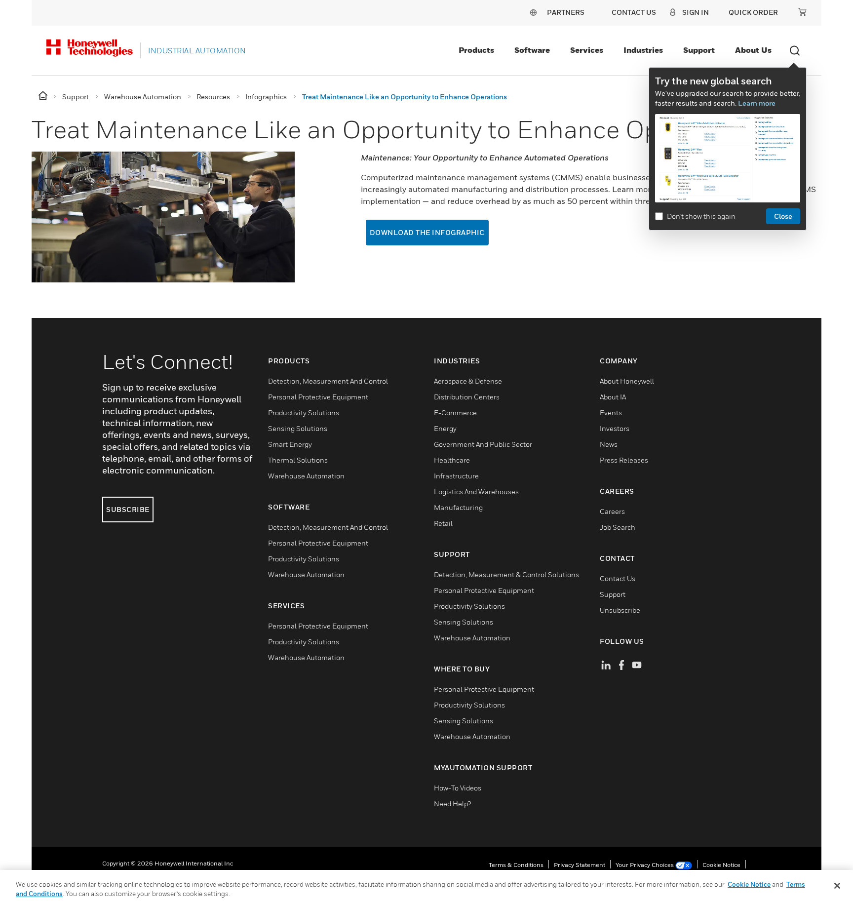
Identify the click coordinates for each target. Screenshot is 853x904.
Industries (643, 50)
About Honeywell (627, 381)
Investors (614, 428)
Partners (565, 12)
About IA (613, 397)
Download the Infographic (427, 232)
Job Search (617, 527)
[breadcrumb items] (44, 96)
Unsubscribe (620, 610)
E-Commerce (455, 412)
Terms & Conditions (516, 864)
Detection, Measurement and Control (328, 381)
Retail (443, 523)
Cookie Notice (721, 864)
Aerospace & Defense (468, 381)
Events (611, 412)
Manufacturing (458, 507)
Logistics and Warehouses (476, 491)
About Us (753, 50)
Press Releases (624, 460)
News (609, 444)
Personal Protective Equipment (318, 397)
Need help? (452, 803)
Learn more (756, 103)
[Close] (837, 886)
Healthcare (452, 460)
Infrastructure (456, 476)
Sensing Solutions (297, 428)
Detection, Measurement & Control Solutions (506, 574)
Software (532, 50)
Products (476, 50)
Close (783, 216)
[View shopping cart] (802, 11)
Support (699, 50)
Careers (612, 511)
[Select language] (533, 12)
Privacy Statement (579, 864)
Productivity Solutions (303, 412)
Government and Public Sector (483, 444)
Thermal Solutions (298, 460)
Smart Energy (290, 444)
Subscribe (128, 509)
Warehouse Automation (306, 476)
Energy (445, 428)
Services (586, 50)
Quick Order (753, 12)
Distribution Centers (467, 397)
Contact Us (617, 578)
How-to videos (457, 788)
